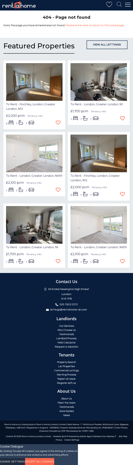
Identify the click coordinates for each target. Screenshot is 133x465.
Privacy (59, 440)
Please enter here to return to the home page (95, 25)
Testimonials (66, 334)
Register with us (66, 383)
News (66, 415)
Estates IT (111, 436)
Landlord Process (66, 338)
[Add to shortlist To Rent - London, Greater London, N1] (123, 118)
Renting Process (66, 374)
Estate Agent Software (91, 436)
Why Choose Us (66, 330)
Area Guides (66, 411)
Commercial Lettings (66, 370)
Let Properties (66, 366)
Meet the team (67, 403)
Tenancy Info (35, 115)
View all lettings (107, 44)
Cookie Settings (71, 440)
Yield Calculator (66, 342)
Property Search (66, 362)
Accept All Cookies (39, 461)
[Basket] (109, 4)
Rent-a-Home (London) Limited (36, 436)
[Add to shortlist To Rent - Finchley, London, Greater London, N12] (59, 123)
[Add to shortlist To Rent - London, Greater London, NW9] (59, 190)
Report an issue (66, 379)
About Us (66, 398)
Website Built (59, 436)
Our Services (66, 326)
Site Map (123, 436)
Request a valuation (66, 346)
